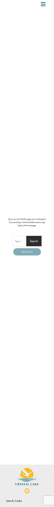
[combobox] (18, 241)
